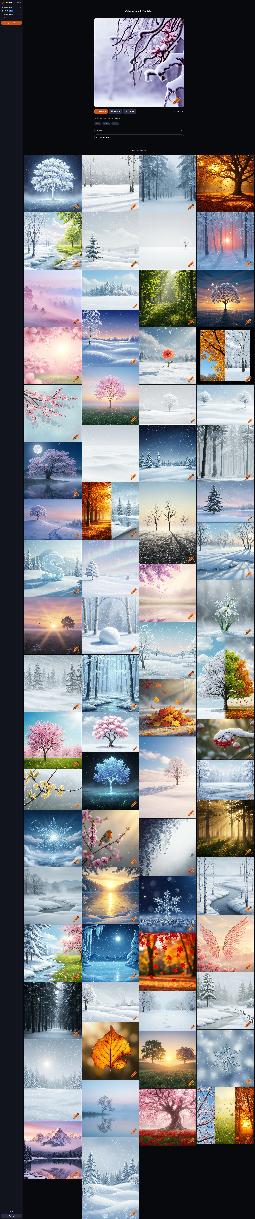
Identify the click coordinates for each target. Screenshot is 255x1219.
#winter (115, 124)
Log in (11, 1211)
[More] (175, 111)
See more (118, 118)
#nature (106, 124)
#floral (98, 124)
